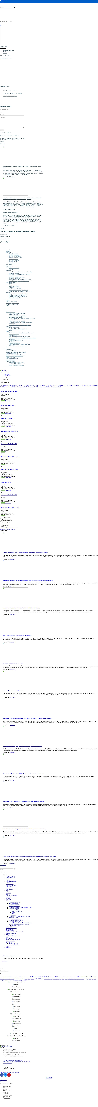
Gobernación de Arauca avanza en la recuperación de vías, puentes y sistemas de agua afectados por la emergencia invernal (28, 718)
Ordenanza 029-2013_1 (8, 418)
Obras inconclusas (81, 979)
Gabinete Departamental (11, 895)
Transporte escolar (18, 980)
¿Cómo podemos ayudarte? (8, 955)
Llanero (66, 979)
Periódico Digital (9, 929)
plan (92, 979)
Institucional (8, 292)
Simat (7, 937)
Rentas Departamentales (14, 906)
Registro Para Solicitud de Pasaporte (17, 321)
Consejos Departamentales (15, 297)
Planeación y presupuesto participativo (14, 356)
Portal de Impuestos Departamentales (17, 313)
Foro (53, 979)
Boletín (7, 878)
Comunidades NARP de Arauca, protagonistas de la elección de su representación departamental (22, 746)
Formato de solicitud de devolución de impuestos (20, 325)
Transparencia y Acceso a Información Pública (19, 344)
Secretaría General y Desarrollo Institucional (19, 281)
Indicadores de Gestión (14, 944)
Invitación (8, 898)
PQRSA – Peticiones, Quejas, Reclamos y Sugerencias (21, 332)
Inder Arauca (11, 287)
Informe (13, 912)
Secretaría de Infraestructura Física (16, 277)
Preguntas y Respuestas (14, 335)
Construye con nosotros (16, 911)
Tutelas (7, 946)
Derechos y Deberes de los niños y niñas (18, 328)
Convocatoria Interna (13, 903)
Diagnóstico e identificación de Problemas (15, 354)
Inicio (4, 247)
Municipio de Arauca (13, 253)
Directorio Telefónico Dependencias (10, 212)
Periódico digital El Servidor (12, 303)
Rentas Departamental (16, 919)
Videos (7, 305)
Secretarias (8, 270)
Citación (8, 880)
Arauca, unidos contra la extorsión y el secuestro (12, 663)
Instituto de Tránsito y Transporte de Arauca (18, 290)
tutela (24, 980)
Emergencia (50, 979)
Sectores (8, 934)
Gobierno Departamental (14, 904)
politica (95, 979)
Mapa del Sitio (9, 264)
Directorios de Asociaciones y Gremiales (18, 296)
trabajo (13, 980)
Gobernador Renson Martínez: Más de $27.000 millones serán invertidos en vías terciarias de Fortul (23, 773)
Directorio (8, 890)
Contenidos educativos (14, 327)
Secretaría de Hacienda (14, 275)
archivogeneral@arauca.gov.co (10, 96)
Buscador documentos (14, 334)
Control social (11, 979)
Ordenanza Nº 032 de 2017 (9, 444)
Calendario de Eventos (11, 350)
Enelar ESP (11, 283)
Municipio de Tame (13, 261)
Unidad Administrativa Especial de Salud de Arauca (20, 291)
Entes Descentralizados (11, 282)
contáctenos (4, 961)
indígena (59, 979)
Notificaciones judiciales (14, 343)
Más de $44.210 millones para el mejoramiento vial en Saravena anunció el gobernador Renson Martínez (24, 829)
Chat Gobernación (13, 341)
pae (85, 979)
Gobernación (6, 265)
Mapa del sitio (12, 345)
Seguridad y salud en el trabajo (13, 935)
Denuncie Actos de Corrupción (16, 340)
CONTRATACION (13, 943)
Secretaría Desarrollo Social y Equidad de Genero (20, 279)
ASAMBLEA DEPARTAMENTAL (40, 976)
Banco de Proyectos (10, 877)
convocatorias (19, 979)
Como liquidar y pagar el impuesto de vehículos (19, 336)
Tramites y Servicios (10, 312)
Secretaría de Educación (14, 273)
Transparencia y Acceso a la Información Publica (8, 307)
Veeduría (13, 915)
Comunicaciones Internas (11, 301)
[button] (0, 1081)
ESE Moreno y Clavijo (14, 286)
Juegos (10, 330)
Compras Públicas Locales (12, 353)
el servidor (46, 979)
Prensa (4, 299)
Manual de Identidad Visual (12, 304)
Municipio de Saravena (14, 260)
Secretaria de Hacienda (11, 933)
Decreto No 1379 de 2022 (14, 363)
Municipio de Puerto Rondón (15, 257)
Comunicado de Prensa (11, 881)
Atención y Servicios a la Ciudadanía (7, 310)
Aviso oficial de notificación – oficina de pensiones (13, 690)
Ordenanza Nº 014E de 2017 (9, 391)
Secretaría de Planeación (14, 278)
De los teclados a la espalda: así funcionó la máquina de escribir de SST (17, 635)
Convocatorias (12, 339)
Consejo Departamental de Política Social (18, 294)
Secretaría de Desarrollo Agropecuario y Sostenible (20, 272)
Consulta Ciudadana (10, 357)
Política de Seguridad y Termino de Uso (15, 931)
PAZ (87, 979)
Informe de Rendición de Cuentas (16, 365)
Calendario (64, 976)
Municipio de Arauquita (14, 255)
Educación (39, 979)
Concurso (8, 882)
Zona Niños (8, 326)
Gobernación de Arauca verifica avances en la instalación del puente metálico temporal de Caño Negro (23, 801)
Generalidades (9, 250)
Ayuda (7, 331)
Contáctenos (3, 48)
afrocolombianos (23, 976)
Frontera (8, 894)
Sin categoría (9, 938)
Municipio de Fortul (13, 259)
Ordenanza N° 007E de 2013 (9, 469)
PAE (12, 913)
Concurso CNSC (9, 884)
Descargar (3, 400)
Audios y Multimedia (10, 876)
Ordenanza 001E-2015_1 (8, 405)
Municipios (8, 252)
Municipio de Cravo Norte (15, 256)
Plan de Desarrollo (10, 930)
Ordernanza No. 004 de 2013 (9, 431)
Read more (12, 176)
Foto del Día (8, 893)
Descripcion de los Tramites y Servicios (17, 316)
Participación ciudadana (11, 928)
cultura (26, 979)
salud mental (5, 980)
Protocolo (11, 269)
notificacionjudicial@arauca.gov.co (11, 139)
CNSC (79, 976)
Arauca (4, 248)
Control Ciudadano (10, 360)
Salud (1, 980)
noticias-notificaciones (73, 979)
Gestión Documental (16, 925)
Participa (5, 348)
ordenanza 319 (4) (6, 482)
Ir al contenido (3, 1080)
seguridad (9, 980)
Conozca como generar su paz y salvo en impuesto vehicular (22, 338)
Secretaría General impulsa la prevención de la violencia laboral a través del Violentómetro (21, 607)
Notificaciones (9, 926)
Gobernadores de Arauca (11, 262)
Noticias (7, 300)
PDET (90, 979)
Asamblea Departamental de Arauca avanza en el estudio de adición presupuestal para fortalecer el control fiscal (25, 552)
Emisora (7, 891)
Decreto (7, 887)
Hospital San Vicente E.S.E (15, 288)
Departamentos (9, 889)
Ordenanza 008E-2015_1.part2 (10, 507)
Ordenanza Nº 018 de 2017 (9, 495)
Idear (10, 284)
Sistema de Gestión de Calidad (13, 939)
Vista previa (8, 400)
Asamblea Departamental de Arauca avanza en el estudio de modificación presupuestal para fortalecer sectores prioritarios (28, 580)
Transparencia (9, 942)
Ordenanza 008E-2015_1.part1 (10, 456)
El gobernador (9, 266)
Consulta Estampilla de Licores (16, 317)
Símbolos (8, 251)
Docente (32, 979)
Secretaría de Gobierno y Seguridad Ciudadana (19, 274)
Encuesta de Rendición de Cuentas (16, 362)
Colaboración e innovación (12, 358)
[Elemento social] (0, 4)
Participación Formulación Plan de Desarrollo (16, 352)
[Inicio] (3, 370)
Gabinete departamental (14, 268)
